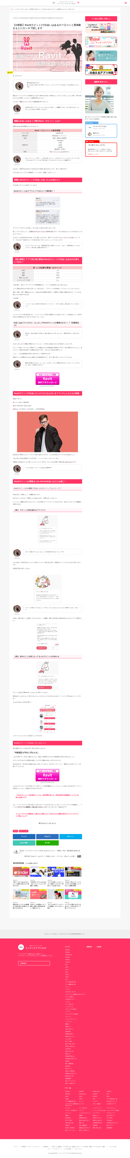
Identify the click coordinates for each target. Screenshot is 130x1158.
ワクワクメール (111, 1113)
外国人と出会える (69, 1046)
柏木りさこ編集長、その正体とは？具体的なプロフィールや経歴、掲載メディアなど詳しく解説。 (79, 1146)
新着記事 (89, 946)
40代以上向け (68, 954)
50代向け (67, 959)
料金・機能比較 (69, 1063)
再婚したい (68, 1026)
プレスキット (56, 1149)
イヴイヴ (67, 989)
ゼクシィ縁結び (69, 996)
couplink (67, 962)
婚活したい (68, 1053)
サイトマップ (78, 1149)
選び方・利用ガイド (70, 1083)
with (66, 979)
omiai (66, 969)
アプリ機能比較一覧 (70, 984)
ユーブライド (68, 1021)
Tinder (67, 977)
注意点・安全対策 (69, 1071)
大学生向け (68, 1048)
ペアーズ (67, 1011)
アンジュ (67, 987)
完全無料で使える (69, 1056)
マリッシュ (68, 1016)
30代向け (67, 952)
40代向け (67, 957)
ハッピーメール (69, 1006)
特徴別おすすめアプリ (71, 1073)
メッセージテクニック (71, 1019)
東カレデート (68, 1068)
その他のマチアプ (69, 999)
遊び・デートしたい (70, 1081)
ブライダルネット (111, 1108)
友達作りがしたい (69, 1036)
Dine (66, 964)
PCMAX (95, 1096)
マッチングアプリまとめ (99, 1110)
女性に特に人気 (69, 1051)
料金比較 (67, 1066)
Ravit (26, 9)
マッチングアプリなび (64, 1153)
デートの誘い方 (69, 1004)
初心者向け (68, 1031)
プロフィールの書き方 (71, 1009)
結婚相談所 (68, 1078)
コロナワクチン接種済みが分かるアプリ (75, 994)
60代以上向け (82, 1094)
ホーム (14, 9)
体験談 (67, 1024)
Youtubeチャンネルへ (93, 154)
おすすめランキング (70, 991)
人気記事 (98, 946)
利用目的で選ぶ (69, 1034)
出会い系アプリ (69, 1029)
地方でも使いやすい (70, 1043)
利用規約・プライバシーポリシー (30, 1146)
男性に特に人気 (69, 1076)
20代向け (67, 949)
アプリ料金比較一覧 (70, 982)
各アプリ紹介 (20, 9)
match (66, 967)
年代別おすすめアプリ (71, 1058)
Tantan (67, 974)
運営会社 (45, 1146)
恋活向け (67, 1061)
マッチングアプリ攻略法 (71, 1014)
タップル (67, 1001)
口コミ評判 (68, 1039)
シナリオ (81, 1103)
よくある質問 (67, 1149)
